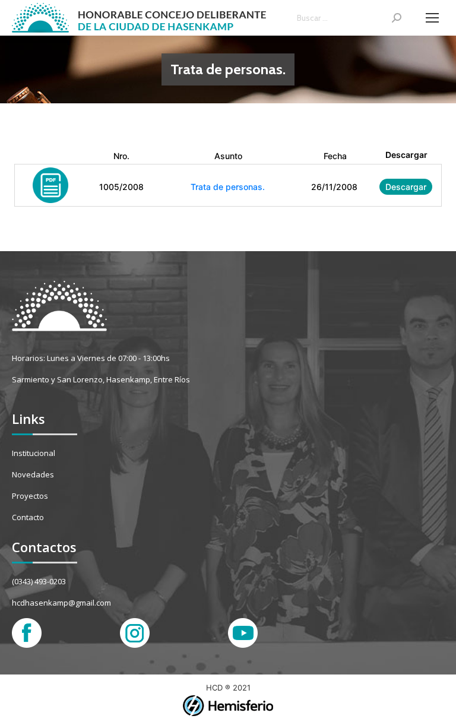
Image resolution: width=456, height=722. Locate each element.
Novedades (33, 474)
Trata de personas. (228, 187)
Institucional (33, 453)
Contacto (28, 517)
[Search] (396, 18)
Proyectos (30, 495)
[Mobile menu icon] (432, 18)
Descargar (405, 187)
